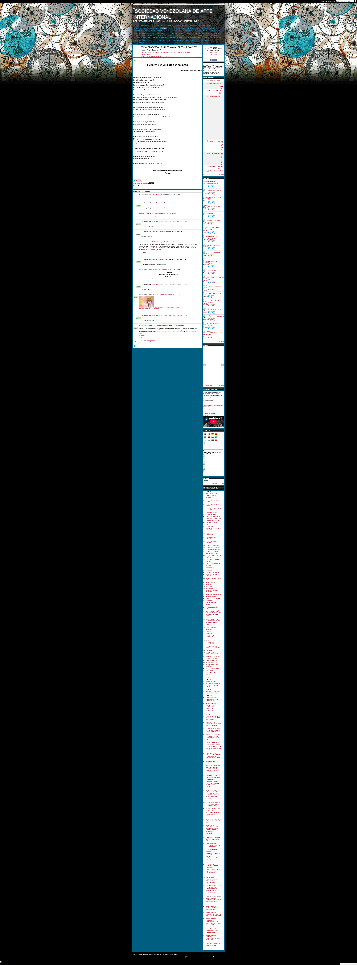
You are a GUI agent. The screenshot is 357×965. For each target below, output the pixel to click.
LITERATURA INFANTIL (214, 245)
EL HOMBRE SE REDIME (213, 549)
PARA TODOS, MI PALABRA (211, 628)
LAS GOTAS (209, 584)
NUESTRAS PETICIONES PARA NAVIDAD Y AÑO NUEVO (213, 839)
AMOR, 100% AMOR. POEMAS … (213, 228)
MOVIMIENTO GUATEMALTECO (213, 182)
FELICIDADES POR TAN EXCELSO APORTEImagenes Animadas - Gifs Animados (159, 307)
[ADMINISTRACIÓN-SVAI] (136, 51)
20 (214, 242)
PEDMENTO (219, 80)
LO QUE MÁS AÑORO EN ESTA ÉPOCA (213, 809)
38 (210, 233)
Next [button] (222, 365)
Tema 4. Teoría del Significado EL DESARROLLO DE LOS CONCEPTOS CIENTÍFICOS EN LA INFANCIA (213, 922)
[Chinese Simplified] (216, 440)
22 (214, 249)
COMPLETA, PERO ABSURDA (211, 538)
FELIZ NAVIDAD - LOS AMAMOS (212, 762)
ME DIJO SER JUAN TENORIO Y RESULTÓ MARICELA (212, 590)
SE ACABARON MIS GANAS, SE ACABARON (212, 647)
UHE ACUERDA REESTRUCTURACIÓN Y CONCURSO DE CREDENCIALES (213, 880)
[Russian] (212, 437)
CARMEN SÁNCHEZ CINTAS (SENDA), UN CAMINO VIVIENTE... (212, 699)
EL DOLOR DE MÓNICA (212, 547)
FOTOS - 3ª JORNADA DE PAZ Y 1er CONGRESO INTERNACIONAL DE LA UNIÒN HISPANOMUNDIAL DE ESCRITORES (213, 769)
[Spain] (216, 434)
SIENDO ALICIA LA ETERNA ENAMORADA (212, 653)
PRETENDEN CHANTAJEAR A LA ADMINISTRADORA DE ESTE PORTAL (213, 845)
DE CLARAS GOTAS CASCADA (211, 542)
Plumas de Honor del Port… (215, 252)
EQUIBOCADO (220, 167)
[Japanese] (205, 440)
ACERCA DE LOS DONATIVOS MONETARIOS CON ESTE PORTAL (213, 723)
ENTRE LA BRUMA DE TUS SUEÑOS (213, 556)
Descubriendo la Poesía (214, 270)
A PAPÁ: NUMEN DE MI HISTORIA (212, 500)
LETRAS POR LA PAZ (214, 206)
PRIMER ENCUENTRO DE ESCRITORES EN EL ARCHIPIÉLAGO (213, 871)
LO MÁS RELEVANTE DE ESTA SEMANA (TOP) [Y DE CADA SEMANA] (213, 804)
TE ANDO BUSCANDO (212, 662)
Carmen (157, 213)
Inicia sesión (214, 54)
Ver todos (221, 174)
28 (214, 217)
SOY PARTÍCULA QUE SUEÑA (212, 686)
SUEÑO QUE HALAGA (212, 660)
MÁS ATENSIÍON (221, 92)
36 (210, 217)
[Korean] (209, 440)
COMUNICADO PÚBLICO (213, 743)
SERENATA (209, 650)
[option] (213, 365)
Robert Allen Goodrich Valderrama (161, 203)
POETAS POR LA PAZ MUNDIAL (214, 301)
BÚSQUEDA (219, 171)
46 (210, 313)
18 (214, 320)
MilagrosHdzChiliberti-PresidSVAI (153, 954)
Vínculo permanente (140, 195)
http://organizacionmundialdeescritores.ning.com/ (213, 406)
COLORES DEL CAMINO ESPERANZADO (212, 533)
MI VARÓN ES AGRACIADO (213, 595)
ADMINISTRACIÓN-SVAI (155, 52)
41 (214, 283)
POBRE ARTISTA (210, 632)
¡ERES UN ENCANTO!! (212, 494)
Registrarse (324, 1)
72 (210, 194)
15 (214, 203)
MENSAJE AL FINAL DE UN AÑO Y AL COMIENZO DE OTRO (213, 820)
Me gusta (138, 180)
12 (210, 320)
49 (210, 329)
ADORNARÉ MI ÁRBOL (212, 512)
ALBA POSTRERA (211, 514)
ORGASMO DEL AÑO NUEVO (212, 608)
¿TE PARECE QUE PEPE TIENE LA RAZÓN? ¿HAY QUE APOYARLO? (213, 717)
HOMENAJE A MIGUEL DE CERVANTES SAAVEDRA (213, 776)
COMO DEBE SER (221, 85)
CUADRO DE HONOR (209, 413)
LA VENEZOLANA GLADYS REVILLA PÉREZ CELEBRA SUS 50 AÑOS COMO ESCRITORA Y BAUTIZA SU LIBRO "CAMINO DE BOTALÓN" (213, 794)
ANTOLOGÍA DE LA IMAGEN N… (216, 278)
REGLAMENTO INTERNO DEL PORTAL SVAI (213, 944)
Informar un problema (192, 957)
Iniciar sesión (331, 1)
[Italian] (205, 437)
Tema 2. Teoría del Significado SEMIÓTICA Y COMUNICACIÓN (213, 907)
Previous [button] (204, 365)
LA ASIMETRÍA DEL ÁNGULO (211, 575)
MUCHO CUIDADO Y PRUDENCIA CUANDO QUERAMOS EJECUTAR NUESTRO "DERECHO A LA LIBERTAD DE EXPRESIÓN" (213, 829)
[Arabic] (212, 440)
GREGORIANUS (210, 681)
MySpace (137, 183)
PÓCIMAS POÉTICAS (214, 220)
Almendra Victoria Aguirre (156, 269)
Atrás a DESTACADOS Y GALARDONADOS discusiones (158, 57)
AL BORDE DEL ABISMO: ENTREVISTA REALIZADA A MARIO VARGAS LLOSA (213, 730)
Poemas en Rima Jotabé (214, 286)
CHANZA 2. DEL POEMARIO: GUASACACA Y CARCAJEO (213, 528)
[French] (209, 434)
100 (211, 283)
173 (211, 306)
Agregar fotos (208, 385)
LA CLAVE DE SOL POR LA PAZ (213, 579)
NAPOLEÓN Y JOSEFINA (213, 599)
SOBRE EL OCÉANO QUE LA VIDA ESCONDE (213, 657)
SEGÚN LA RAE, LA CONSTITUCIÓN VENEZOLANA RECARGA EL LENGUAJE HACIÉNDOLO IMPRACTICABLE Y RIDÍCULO (213, 854)
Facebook (145, 183)
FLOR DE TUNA (210, 568)
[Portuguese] (216, 437)
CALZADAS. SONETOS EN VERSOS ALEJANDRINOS (213, 519)
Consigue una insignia (218, 483)
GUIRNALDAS (209, 570)
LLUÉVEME (209, 586)
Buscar (355, 1)
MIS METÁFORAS (211, 597)
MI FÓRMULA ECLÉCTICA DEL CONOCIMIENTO (213, 692)
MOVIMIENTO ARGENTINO (215, 190)
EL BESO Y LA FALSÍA (212, 545)
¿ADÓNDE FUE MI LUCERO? (211, 496)
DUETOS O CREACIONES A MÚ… (215, 198)
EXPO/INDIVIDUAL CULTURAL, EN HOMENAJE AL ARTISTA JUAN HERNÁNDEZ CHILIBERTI (213, 755)
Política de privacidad (205, 957)
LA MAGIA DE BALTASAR (213, 683)
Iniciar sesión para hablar (346, 964)
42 (214, 233)
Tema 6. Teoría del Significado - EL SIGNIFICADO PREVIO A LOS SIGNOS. (213, 937)
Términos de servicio (218, 957)
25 (210, 187)
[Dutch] (209, 437)
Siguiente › (151, 342)
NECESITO (209, 601)
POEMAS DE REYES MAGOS (214, 324)
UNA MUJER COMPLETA (213, 669)
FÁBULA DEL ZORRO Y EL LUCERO (213, 564)
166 (211, 274)
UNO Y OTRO (209, 671)
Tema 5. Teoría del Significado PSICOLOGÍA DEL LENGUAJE (212, 930)
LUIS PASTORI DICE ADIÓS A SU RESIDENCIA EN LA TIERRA (213, 814)
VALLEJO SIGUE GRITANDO (210, 673)
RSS (134, 346)
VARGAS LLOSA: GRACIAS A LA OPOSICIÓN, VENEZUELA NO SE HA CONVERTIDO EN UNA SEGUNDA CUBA (213, 889)
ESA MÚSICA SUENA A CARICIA (212, 560)
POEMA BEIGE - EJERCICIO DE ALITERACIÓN (210, 635)
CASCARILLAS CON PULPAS (211, 523)
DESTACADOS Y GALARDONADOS (213, 237)
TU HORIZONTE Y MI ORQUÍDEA (212, 665)
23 (210, 203)
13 (210, 267)
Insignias (182, 957)
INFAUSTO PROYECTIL (212, 572)
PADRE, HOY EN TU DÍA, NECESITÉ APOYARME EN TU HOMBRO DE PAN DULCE (213, 613)
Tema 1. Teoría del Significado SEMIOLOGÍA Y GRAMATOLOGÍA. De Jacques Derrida (213, 900)
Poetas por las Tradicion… (215, 293)
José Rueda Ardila (154, 242)
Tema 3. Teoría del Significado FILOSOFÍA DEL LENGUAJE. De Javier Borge (213, 914)
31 (210, 210)
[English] (205, 434)
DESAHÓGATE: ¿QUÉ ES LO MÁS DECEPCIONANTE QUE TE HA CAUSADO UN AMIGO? (213, 747)
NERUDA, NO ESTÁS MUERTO (211, 603)
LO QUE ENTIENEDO (222, 158)
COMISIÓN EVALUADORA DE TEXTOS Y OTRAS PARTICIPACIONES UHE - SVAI (213, 737)
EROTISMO (211, 213)
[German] (212, 434)
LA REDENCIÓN (210, 582)
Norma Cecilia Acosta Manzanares (158, 294)
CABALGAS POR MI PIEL (213, 516)
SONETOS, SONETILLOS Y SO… (215, 333)
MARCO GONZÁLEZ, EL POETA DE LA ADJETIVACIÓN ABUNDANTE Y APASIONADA (212, 707)
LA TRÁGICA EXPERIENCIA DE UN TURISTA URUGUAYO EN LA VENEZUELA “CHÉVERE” (213, 783)
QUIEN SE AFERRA (211, 640)
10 (214, 194)
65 (210, 242)
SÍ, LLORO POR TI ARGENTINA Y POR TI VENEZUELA (212, 865)
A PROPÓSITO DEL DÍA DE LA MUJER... (213, 509)
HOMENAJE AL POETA (214, 309)
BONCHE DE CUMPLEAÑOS (216, 316)
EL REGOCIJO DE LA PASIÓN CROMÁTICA (212, 552)
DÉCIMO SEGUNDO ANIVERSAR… (213, 262)
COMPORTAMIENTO (222, 145)
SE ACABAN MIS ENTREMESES (210, 642)
